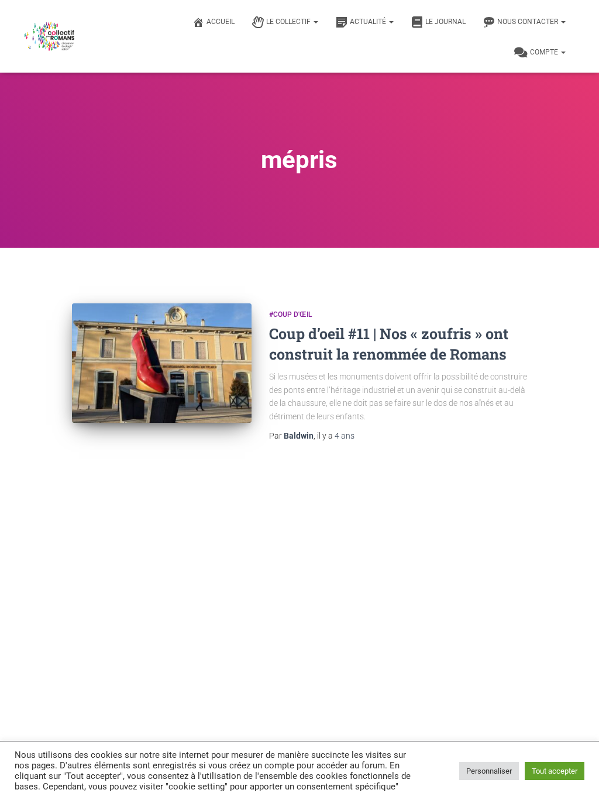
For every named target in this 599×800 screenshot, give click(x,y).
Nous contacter (528, 22)
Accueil (220, 22)
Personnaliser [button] (489, 771)
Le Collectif (289, 22)
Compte (545, 52)
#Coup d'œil (290, 314)
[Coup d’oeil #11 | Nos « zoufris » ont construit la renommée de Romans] (162, 363)
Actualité (369, 22)
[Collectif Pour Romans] (49, 36)
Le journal (445, 22)
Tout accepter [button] (554, 771)
